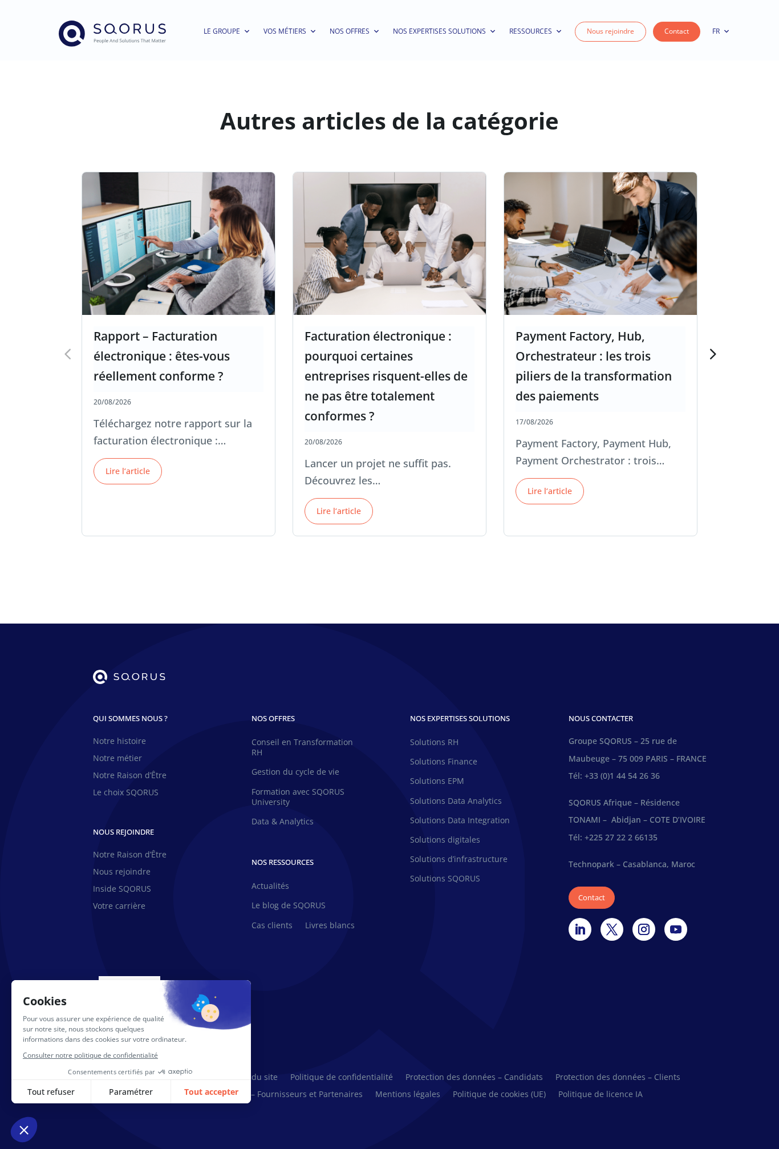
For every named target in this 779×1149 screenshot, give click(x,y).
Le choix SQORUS (126, 793)
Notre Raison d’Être (130, 775)
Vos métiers (284, 31)
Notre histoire (119, 741)
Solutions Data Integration (460, 820)
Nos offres (350, 31)
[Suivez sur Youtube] (675, 929)
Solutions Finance (443, 761)
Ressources (530, 31)
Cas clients (272, 925)
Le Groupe (222, 31)
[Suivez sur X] (612, 929)
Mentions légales (407, 1094)
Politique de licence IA (600, 1094)
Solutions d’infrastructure (459, 859)
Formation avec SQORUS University (297, 797)
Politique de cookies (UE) (499, 1094)
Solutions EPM (437, 781)
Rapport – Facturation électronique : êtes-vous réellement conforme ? (162, 356)
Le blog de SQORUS (288, 905)
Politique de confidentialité (341, 1077)
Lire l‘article (128, 471)
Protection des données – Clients (617, 1077)
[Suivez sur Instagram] (643, 929)
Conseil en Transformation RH (302, 747)
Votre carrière (119, 906)
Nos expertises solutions (439, 31)
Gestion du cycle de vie (295, 772)
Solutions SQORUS (445, 878)
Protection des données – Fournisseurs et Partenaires (261, 1094)
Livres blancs (330, 925)
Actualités (270, 886)
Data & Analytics (282, 821)
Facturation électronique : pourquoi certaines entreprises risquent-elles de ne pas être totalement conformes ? (386, 376)
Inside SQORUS (122, 889)
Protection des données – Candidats (474, 1077)
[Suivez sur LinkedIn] (580, 929)
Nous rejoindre (610, 31)
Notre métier (117, 758)
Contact (676, 31)
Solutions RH (434, 742)
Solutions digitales (445, 840)
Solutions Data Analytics (456, 801)
